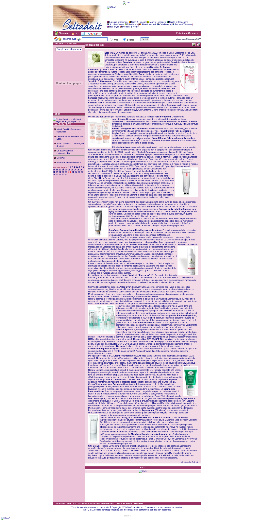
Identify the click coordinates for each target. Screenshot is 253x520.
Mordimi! (61, 158)
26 (73, 172)
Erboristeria (132, 24)
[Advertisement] (69, 238)
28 (79, 172)
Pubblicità (97, 503)
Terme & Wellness (183, 24)
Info (75, 503)
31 (57, 174)
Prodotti (125, 27)
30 (54, 174)
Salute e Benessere (178, 22)
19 (80, 169)
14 (66, 169)
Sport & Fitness (138, 22)
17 (75, 169)
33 (63, 174)
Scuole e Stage (116, 24)
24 (66, 172)
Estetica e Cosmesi (118, 22)
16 (72, 169)
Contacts (59, 503)
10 (54, 169)
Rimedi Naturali (149, 24)
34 (66, 174)
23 (63, 172)
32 (60, 174)
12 (60, 169)
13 (63, 169)
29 (82, 172)
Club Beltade (165, 24)
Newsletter (139, 503)
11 (57, 169)
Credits (68, 503)
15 (69, 169)
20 (54, 172)
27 (76, 172)
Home (136, 27)
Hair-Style (114, 27)
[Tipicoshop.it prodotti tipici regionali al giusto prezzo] (69, 121)
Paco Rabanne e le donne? (69, 162)
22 (60, 172)
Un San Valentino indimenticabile (65, 151)
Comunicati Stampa (124, 503)
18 (77, 169)
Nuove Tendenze (157, 22)
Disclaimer (108, 503)
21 (57, 172)
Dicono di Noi (84, 503)
